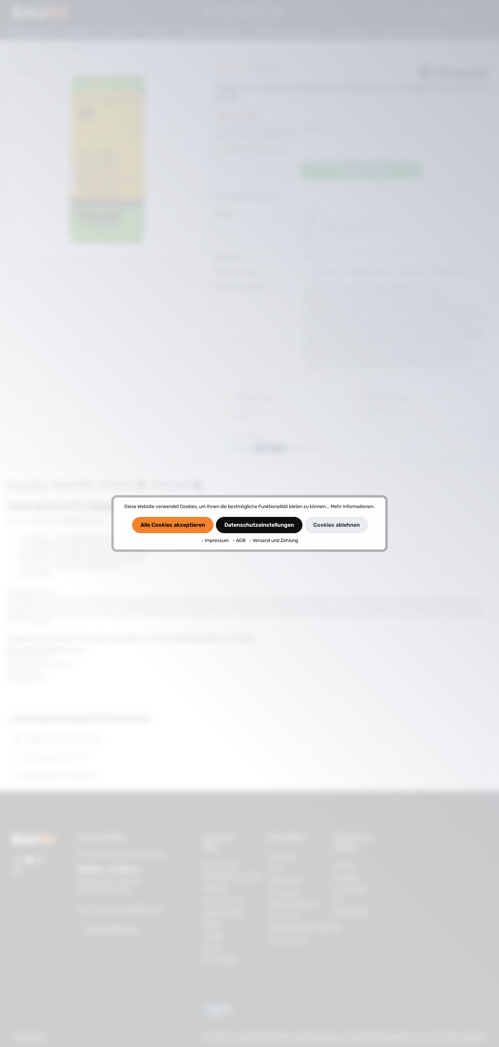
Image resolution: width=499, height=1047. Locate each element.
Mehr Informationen (352, 506)
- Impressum (215, 540)
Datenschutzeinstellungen (259, 525)
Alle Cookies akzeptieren (173, 525)
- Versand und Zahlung (273, 540)
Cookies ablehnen (336, 525)
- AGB (239, 540)
